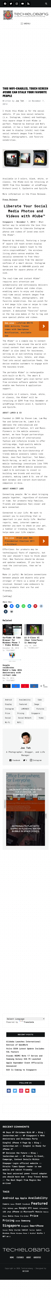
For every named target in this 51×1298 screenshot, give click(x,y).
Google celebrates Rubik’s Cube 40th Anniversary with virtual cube (12, 670)
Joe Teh (20, 101)
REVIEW (18, 1221)
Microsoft (29, 1211)
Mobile (38, 1211)
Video (41, 718)
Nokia (10, 1216)
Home (12, 1257)
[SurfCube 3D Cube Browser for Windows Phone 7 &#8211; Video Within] (12, 629)
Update (38, 1230)
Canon (12, 1204)
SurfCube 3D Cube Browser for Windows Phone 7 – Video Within (12, 641)
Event (18, 1204)
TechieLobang (26, 1250)
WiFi (19, 722)
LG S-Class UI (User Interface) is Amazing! (33, 640)
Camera (6, 1204)
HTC (30, 1208)
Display (8, 704)
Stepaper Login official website (20, 1163)
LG (21, 1212)
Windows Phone (9, 1233)
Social (8, 718)
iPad (9, 1212)
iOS (4, 1211)
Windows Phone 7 (22, 1233)
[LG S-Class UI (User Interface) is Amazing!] (34, 629)
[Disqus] (26, 882)
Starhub (17, 1230)
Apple (23, 1198)
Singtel (25, 1226)
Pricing (20, 713)
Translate (29, 1022)
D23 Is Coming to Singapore (21, 1069)
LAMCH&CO (25, 709)
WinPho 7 (41, 1233)
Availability (24, 700)
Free (4, 1208)
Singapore (35, 713)
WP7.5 (8, 1236)
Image (36, 704)
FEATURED (20, 1257)
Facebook (16, 760)
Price (7, 713)
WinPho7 (33, 1233)
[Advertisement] (25, 59)
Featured (23, 704)
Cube (40, 700)
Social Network (24, 718)
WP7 (4, 1236)
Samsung (25, 1220)
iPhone (15, 1211)
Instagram (9, 709)
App (17, 1198)
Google (23, 1208)
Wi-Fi (7, 722)
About (28, 1257)
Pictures (40, 709)
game (16, 1208)
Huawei (35, 1208)
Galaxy (10, 1208)
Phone (16, 1216)
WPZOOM (26, 1271)
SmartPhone (37, 1225)
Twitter (32, 1230)
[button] (25, 23)
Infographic (43, 1208)
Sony (11, 1230)
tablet (25, 1230)
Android (8, 700)
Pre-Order (24, 1216)
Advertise (37, 1257)
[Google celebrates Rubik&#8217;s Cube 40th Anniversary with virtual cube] (12, 657)
